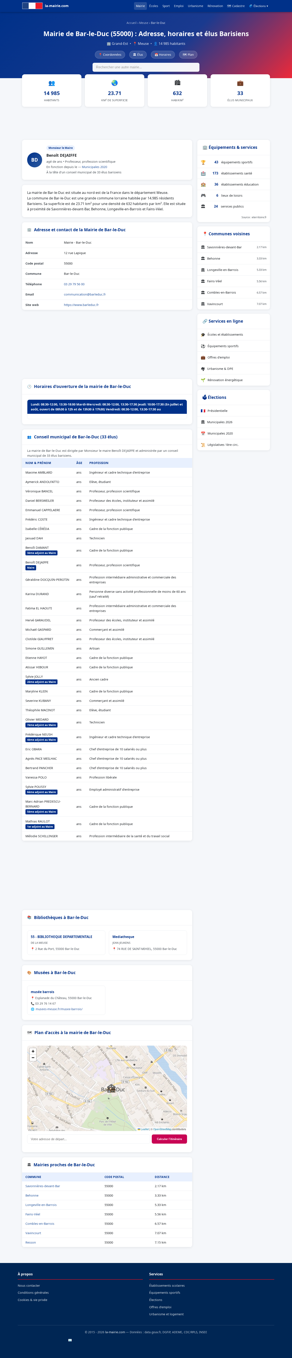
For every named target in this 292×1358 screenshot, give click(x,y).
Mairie (140, 6)
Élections (155, 1300)
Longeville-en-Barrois (41, 1205)
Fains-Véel (32, 1214)
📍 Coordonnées (110, 55)
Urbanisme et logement (166, 1314)
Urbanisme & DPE (217, 368)
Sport (166, 6)
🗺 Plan (188, 55)
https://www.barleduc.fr (81, 305)
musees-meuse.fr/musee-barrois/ (59, 1009)
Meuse (143, 23)
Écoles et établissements (222, 334)
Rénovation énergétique (222, 379)
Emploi (179, 6)
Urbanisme (195, 6)
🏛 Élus (138, 55)
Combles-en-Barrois (39, 1224)
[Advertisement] (146, 122)
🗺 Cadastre (236, 6)
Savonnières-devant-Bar (42, 1186)
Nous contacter (29, 1285)
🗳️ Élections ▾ (258, 6)
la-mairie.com (115, 1332)
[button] (111, 1088)
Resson (30, 1242)
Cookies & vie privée (32, 1300)
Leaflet (144, 1129)
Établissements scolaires (167, 1285)
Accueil (132, 23)
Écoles (153, 6)
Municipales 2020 (94, 167)
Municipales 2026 (216, 421)
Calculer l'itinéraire (169, 1139)
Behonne (31, 1195)
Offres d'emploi (215, 357)
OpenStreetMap (162, 1129)
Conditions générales (33, 1293)
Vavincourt (33, 1233)
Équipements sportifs (220, 345)
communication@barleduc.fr (85, 294)
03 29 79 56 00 (74, 284)
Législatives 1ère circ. (220, 444)
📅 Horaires (163, 55)
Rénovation (215, 6)
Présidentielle (214, 410)
